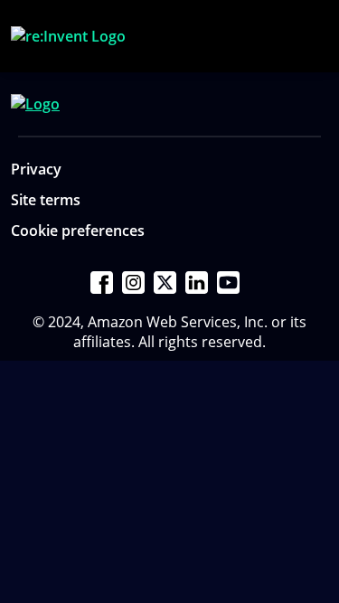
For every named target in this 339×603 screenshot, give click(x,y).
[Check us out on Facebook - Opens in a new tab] (101, 282)
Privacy (36, 169)
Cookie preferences (78, 230)
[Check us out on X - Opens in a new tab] (165, 282)
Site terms (45, 200)
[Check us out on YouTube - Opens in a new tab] (228, 282)
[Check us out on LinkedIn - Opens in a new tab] (196, 282)
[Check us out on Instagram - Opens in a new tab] (133, 282)
